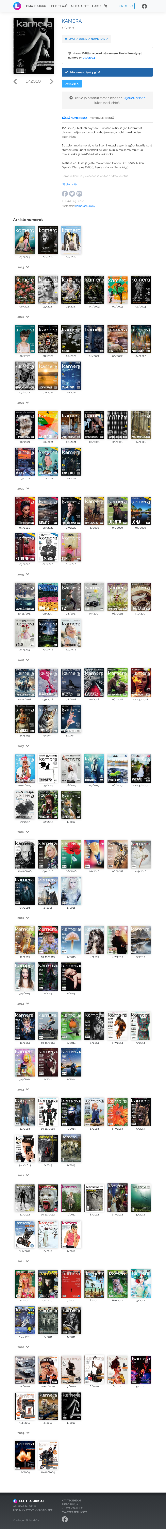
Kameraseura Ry (85, 205)
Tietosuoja (70, 1504)
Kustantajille (72, 1508)
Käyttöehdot (71, 1500)
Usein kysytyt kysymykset (32, 1510)
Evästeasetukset (74, 1512)
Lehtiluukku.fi (32, 1501)
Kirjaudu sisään (134, 98)
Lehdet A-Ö (58, 6)
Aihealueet (80, 6)
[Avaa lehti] (25, 239)
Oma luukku (36, 6)
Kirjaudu (126, 6)
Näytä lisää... (70, 184)
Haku (96, 6)
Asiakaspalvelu (24, 1506)
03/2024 (89, 57)
